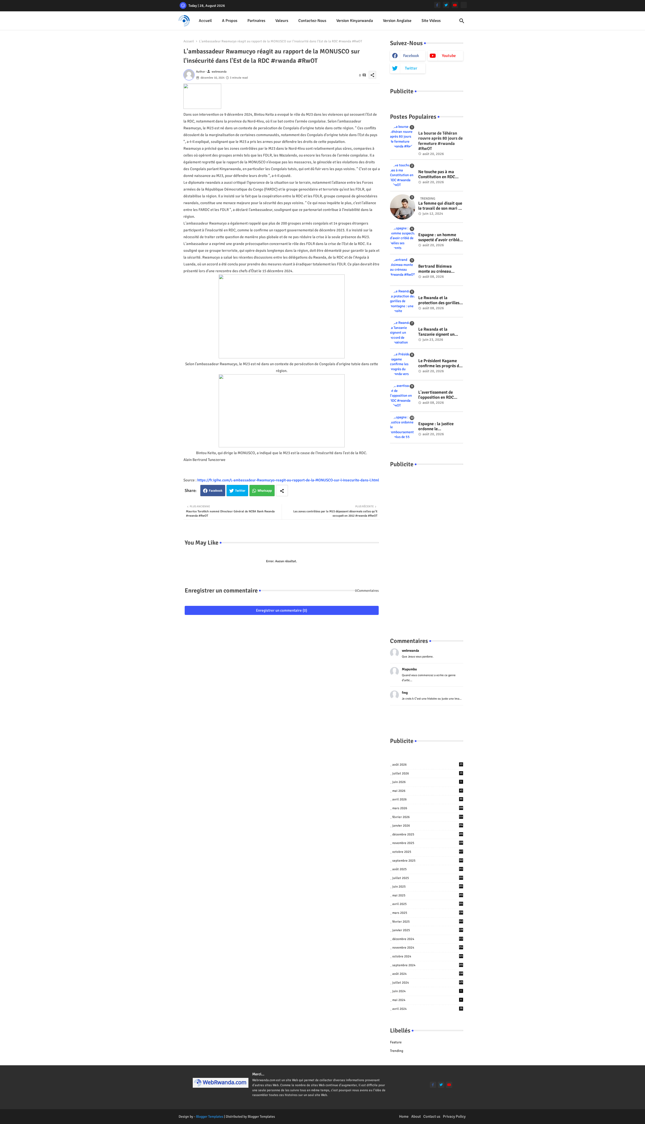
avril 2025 (427, 904)
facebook (411, 55)
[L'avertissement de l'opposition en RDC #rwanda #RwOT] (402, 396)
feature (396, 1042)
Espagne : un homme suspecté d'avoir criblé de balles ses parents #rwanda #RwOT (438, 237)
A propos (229, 20)
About (416, 1116)
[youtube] (455, 5)
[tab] (205, 20)
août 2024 (427, 974)
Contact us (431, 1116)
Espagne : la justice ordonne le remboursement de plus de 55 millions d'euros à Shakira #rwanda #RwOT (440, 426)
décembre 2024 (427, 939)
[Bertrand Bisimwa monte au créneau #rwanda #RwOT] (402, 270)
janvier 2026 (427, 826)
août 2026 (427, 765)
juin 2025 (427, 887)
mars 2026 (427, 808)
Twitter (240, 491)
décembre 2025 (427, 834)
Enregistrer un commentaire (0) (281, 610)
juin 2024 (427, 991)
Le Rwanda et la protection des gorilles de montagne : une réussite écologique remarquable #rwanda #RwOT (439, 300)
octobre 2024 (427, 956)
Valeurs (281, 20)
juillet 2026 (427, 773)
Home (404, 1116)
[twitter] (446, 5)
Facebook (215, 491)
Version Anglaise (397, 20)
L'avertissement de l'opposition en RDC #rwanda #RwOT (436, 395)
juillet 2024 (427, 983)
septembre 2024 (427, 965)
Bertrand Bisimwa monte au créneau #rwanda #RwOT (435, 269)
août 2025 (427, 869)
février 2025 (427, 922)
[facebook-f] (437, 5)
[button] (462, 21)
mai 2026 (427, 791)
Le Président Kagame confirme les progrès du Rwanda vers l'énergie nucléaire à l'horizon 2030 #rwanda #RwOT (439, 363)
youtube (449, 55)
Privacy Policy (454, 1116)
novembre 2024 (427, 948)
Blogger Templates (209, 1116)
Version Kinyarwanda (354, 20)
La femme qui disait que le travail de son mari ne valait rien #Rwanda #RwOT (440, 206)
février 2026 (427, 817)
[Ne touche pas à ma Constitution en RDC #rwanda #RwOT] (402, 175)
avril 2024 (427, 1009)
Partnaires (256, 20)
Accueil (205, 20)
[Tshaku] (464, 5)
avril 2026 (427, 799)
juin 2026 (427, 782)
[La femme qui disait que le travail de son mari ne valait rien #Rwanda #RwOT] (402, 207)
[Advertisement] (426, 547)
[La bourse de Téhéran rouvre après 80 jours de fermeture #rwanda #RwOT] (402, 136)
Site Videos (431, 20)
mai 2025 (427, 895)
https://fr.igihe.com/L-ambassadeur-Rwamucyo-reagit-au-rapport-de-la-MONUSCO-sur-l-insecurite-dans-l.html (288, 480)
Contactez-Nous (312, 20)
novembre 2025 (427, 843)
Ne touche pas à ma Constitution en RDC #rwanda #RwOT (436, 174)
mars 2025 (427, 913)
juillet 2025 (427, 878)
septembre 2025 (427, 861)
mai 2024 (427, 1000)
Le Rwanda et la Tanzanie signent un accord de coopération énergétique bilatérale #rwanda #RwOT (438, 332)
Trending (396, 1051)
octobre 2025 (427, 852)
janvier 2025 (427, 930)
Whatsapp (264, 491)
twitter (411, 68)
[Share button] (282, 490)
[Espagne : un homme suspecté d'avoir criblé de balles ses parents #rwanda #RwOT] (402, 238)
